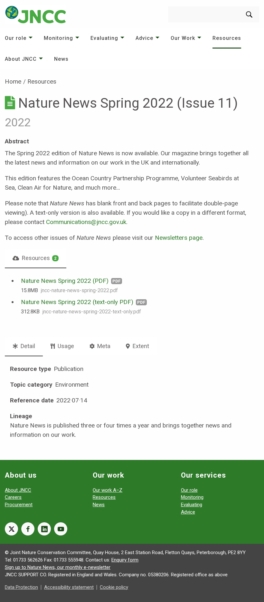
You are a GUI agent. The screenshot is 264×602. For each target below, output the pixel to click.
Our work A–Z (107, 490)
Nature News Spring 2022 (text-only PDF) (77, 302)
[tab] (35, 258)
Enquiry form (124, 560)
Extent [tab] (140, 346)
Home (13, 81)
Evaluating (104, 38)
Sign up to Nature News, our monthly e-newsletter (57, 567)
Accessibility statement (69, 587)
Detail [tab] (27, 346)
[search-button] (249, 14)
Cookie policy (114, 587)
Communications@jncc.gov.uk (86, 222)
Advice (144, 38)
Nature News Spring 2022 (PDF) (64, 280)
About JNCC (21, 59)
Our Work (183, 38)
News (61, 59)
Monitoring (58, 38)
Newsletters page (179, 237)
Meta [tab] (103, 346)
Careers (13, 497)
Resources (226, 38)
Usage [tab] (65, 346)
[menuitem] (19, 38)
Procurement (19, 505)
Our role (15, 38)
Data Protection (21, 587)
